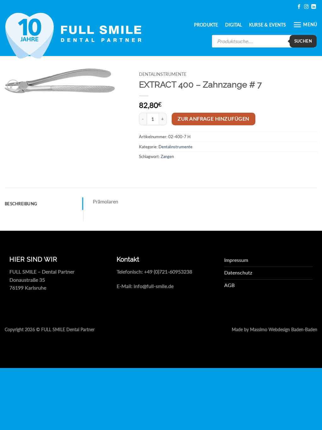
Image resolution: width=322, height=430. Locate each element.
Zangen (167, 156)
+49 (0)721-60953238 (168, 271)
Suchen (303, 40)
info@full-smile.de (154, 286)
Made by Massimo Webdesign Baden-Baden (274, 329)
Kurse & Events (267, 24)
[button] (305, 24)
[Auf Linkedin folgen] (313, 6)
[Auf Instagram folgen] (306, 6)
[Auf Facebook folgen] (299, 6)
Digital (233, 24)
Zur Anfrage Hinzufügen (213, 119)
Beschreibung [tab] (21, 203)
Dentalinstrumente (162, 74)
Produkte (206, 24)
